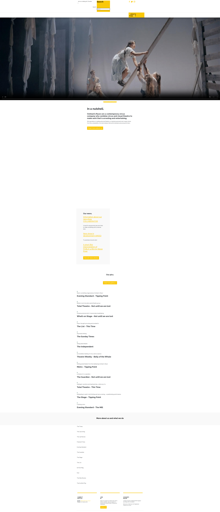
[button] (217, 509)
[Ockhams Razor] (135, 15)
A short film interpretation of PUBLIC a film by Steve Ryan (93, 248)
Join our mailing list (82, 1)
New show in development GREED (92, 234)
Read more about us (95, 128)
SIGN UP (103, 507)
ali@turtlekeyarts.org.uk (85, 500)
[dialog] (94, 6)
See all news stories (91, 258)
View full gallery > (110, 283)
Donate (90, 1)
